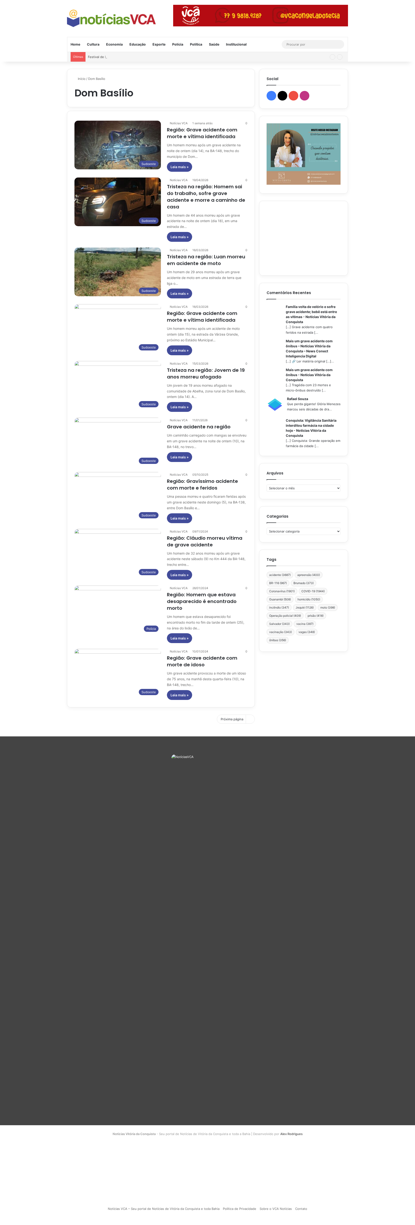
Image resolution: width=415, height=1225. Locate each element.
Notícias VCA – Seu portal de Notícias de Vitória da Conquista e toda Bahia (164, 1209)
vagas (307, 632)
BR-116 (278, 583)
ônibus (277, 640)
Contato (301, 1209)
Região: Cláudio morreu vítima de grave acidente (204, 541)
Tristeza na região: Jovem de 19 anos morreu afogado (206, 373)
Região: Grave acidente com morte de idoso (202, 661)
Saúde (214, 44)
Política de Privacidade (239, 1209)
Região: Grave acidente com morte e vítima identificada (202, 133)
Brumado (303, 583)
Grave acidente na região (199, 426)
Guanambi (280, 599)
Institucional (236, 44)
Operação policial (285, 615)
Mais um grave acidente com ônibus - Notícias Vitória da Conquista (309, 375)
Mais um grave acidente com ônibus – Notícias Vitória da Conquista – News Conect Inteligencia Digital (309, 348)
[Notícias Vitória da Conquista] (111, 18)
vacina (304, 624)
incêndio (279, 607)
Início (81, 79)
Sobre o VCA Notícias (276, 1209)
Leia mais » (180, 167)
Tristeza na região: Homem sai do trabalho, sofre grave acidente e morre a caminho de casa (206, 196)
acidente (280, 575)
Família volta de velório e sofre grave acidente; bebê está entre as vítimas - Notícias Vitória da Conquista (311, 314)
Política (196, 44)
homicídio (309, 599)
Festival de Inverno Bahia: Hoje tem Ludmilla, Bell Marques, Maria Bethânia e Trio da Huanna (157, 57)
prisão (315, 615)
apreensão (308, 575)
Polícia (177, 44)
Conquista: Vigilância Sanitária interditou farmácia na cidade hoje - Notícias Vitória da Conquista (311, 428)
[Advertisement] (304, 238)
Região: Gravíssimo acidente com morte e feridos (202, 484)
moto (327, 607)
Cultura (93, 44)
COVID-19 (313, 591)
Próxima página (232, 719)
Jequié (305, 607)
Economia (114, 44)
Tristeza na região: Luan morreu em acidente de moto (206, 260)
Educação (137, 44)
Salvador (279, 624)
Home (75, 44)
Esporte (159, 44)
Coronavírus (282, 591)
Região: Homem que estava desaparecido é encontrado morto (202, 601)
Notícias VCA (179, 123)
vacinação (280, 632)
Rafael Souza (297, 399)
